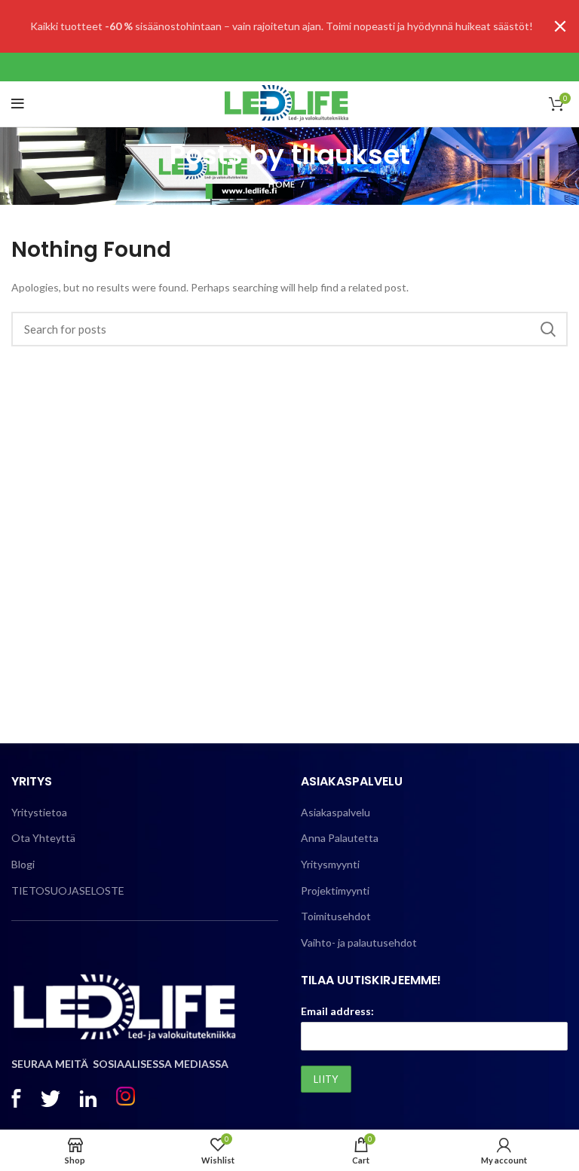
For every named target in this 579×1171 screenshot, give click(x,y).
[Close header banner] (560, 26)
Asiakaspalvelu (335, 812)
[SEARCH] (547, 329)
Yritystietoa (39, 812)
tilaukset (350, 155)
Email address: (337, 1011)
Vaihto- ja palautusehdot (359, 942)
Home (281, 184)
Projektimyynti (335, 890)
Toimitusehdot (336, 916)
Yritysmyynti (330, 864)
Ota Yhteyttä (43, 837)
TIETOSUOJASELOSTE (67, 890)
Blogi (23, 864)
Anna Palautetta (339, 837)
